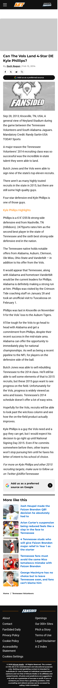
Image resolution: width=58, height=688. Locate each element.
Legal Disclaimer (45, 641)
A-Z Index (41, 646)
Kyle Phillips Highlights (17, 210)
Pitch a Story (43, 629)
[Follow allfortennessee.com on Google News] (50, 485)
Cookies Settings (12, 656)
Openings (41, 618)
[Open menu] (5, 4)
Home (6, 593)
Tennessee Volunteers (23, 593)
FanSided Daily (11, 629)
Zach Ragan (13, 66)
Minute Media (18, 664)
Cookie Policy (10, 641)
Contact (7, 623)
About (6, 618)
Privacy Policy (10, 635)
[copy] (22, 72)
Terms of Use (43, 635)
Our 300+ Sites (44, 623)
